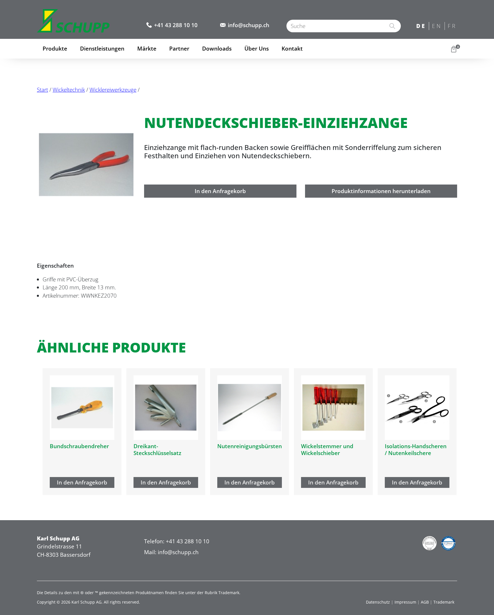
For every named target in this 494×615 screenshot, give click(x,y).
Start (42, 89)
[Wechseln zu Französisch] (453, 26)
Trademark (443, 602)
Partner (179, 48)
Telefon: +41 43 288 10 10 (176, 541)
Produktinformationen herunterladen (381, 191)
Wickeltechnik (69, 89)
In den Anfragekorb (220, 191)
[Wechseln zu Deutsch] (421, 26)
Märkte (146, 48)
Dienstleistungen (102, 48)
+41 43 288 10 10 (176, 25)
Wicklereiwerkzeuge (112, 89)
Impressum (405, 602)
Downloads (217, 48)
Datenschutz (378, 602)
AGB (425, 602)
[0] (453, 49)
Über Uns (256, 48)
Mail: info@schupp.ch (171, 552)
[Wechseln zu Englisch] (437, 26)
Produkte (55, 48)
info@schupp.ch (248, 25)
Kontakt (292, 48)
